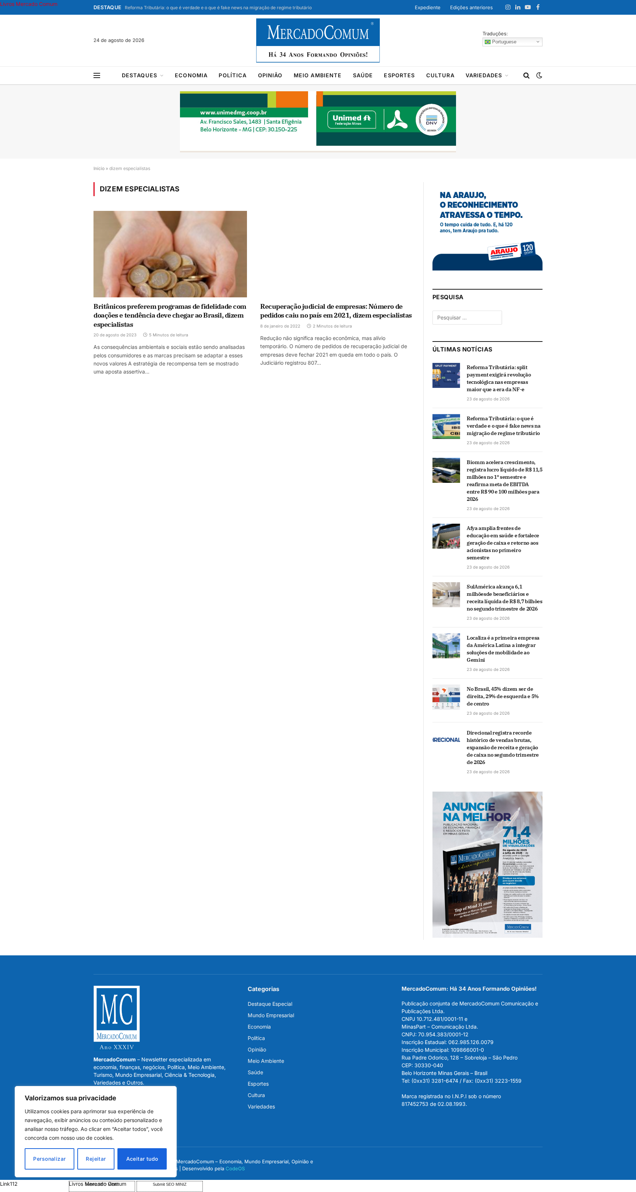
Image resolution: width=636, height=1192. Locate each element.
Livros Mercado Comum (28, 4)
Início (99, 168)
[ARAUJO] (487, 268)
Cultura (440, 75)
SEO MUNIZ (33, 1184)
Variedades (484, 75)
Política (233, 75)
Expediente (428, 7)
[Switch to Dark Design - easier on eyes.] (538, 75)
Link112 (9, 1184)
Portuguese (503, 41)
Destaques (139, 75)
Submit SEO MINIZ (170, 1184)
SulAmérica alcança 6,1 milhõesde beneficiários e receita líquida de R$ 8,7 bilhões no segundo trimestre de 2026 (504, 597)
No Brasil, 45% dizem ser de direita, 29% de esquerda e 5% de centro (503, 696)
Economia (191, 75)
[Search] (526, 75)
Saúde (363, 75)
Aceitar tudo (142, 1159)
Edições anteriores (471, 7)
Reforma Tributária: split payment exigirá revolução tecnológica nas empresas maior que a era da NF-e (499, 378)
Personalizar (49, 1159)
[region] (96, 1131)
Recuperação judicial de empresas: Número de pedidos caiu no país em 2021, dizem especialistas (336, 310)
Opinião (270, 75)
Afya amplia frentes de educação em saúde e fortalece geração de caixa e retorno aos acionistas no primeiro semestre (503, 543)
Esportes (399, 75)
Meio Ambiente (318, 75)
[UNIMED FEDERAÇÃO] (318, 121)
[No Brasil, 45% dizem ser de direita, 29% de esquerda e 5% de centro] (446, 697)
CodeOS (235, 1168)
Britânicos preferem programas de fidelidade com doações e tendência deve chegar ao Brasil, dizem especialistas (169, 315)
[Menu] (96, 75)
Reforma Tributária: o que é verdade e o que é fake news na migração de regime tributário (218, 7)
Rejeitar (96, 1159)
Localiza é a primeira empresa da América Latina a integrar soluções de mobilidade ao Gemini (503, 648)
